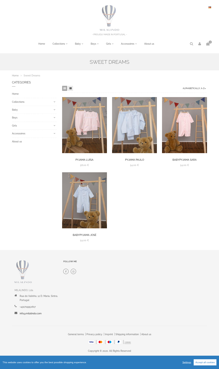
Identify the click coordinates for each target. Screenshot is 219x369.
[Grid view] (64, 88)
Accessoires (127, 43)
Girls (108, 43)
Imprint (109, 334)
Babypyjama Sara (184, 159)
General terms (76, 334)
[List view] (70, 88)
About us (149, 43)
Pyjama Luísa (84, 159)
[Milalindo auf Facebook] (66, 271)
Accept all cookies (205, 362)
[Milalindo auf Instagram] (73, 271)
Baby (78, 43)
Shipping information (127, 334)
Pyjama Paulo (134, 159)
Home (41, 43)
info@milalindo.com (31, 313)
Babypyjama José (84, 235)
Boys (93, 43)
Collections (59, 43)
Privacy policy (94, 334)
